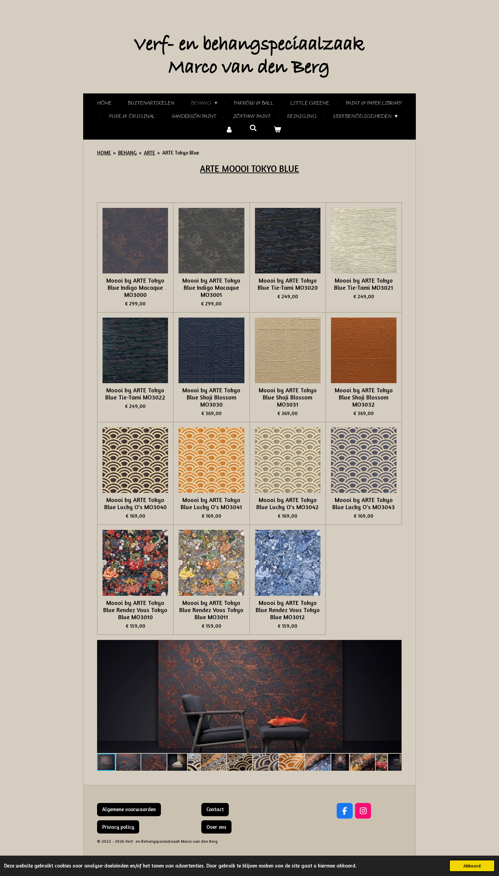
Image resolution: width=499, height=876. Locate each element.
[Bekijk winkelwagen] (277, 130)
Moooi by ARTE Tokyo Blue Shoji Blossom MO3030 (211, 397)
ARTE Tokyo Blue (180, 152)
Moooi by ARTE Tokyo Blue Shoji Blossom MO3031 (288, 397)
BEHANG (127, 152)
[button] (395, 646)
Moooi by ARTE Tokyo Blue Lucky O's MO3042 (287, 503)
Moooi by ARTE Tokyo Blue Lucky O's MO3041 (211, 503)
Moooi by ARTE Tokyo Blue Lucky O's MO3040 (135, 503)
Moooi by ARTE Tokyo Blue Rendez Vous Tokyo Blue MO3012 (288, 610)
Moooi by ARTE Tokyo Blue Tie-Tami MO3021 (363, 284)
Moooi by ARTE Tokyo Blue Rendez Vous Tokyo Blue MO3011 (211, 610)
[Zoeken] (253, 128)
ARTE (149, 152)
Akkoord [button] (472, 866)
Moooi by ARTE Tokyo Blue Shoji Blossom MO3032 (364, 397)
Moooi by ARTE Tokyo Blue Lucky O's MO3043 (363, 503)
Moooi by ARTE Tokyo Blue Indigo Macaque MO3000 (135, 287)
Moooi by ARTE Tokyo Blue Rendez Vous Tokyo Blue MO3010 (135, 610)
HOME (104, 152)
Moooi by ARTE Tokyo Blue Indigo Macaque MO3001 (211, 287)
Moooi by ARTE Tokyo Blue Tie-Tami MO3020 (288, 284)
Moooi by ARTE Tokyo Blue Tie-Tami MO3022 (135, 394)
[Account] (229, 130)
